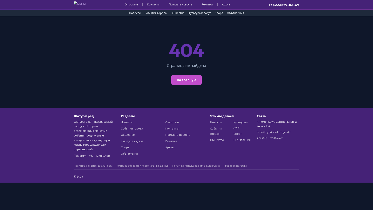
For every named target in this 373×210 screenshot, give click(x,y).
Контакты (153, 4)
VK (91, 156)
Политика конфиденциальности (93, 165)
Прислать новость (180, 4)
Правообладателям (235, 165)
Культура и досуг (199, 13)
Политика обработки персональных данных (142, 165)
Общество (178, 13)
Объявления (235, 13)
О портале (131, 4)
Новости (135, 13)
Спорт (219, 13)
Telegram (80, 156)
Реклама (207, 4)
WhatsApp (102, 156)
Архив (226, 4)
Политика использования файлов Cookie (196, 165)
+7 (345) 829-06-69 (283, 5)
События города (156, 13)
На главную (186, 80)
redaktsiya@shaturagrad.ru (274, 132)
